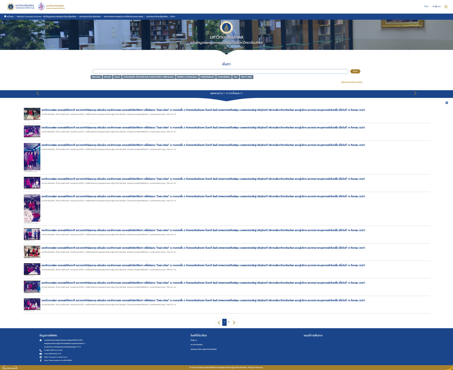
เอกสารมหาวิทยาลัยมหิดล (90, 16)
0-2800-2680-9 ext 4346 (53, 350)
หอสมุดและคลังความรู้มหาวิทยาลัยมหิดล (204, 349)
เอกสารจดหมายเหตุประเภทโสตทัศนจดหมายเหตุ (123, 16)
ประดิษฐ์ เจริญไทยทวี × (207, 77)
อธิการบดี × (107, 77)
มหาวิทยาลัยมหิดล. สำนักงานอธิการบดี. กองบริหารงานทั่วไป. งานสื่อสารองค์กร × (148, 77)
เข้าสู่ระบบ (194, 340)
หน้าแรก (10, 16)
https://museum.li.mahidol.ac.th (55, 357)
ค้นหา (355, 71)
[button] (427, 6)
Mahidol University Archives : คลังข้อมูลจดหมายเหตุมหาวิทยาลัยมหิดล (46, 16)
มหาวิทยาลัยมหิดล (197, 344)
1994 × (235, 77)
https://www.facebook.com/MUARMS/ (58, 360)
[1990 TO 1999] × (246, 77)
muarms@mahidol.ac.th (52, 353)
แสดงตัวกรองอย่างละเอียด (351, 82)
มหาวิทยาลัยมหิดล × (224, 77)
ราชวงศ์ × (117, 77)
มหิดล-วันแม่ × (96, 77)
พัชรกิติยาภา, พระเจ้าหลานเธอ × (187, 77)
